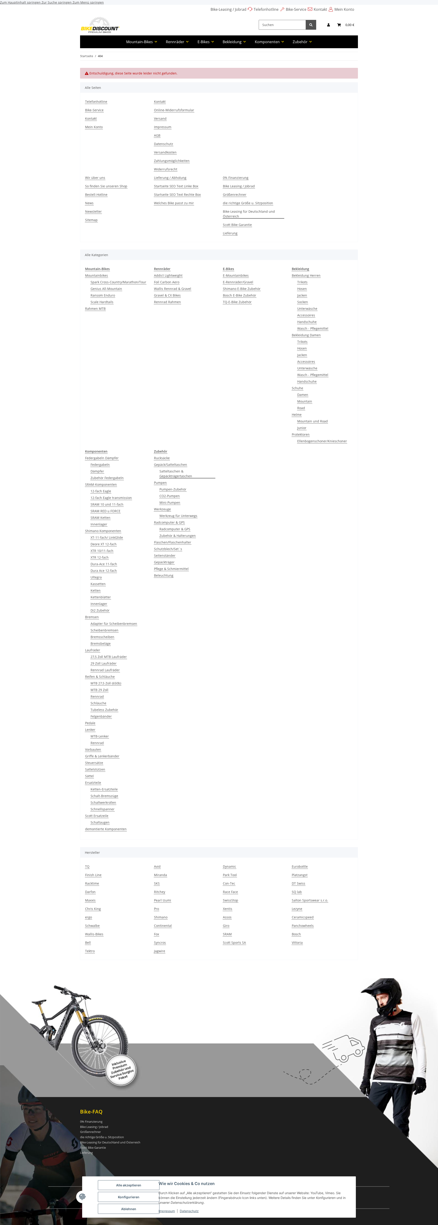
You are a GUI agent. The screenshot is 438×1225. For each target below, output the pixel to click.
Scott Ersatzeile (96, 816)
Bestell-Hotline (96, 194)
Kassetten (98, 584)
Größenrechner (234, 194)
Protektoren (301, 434)
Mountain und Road (312, 421)
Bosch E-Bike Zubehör (239, 295)
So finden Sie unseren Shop (106, 186)
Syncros (160, 942)
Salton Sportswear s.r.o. (310, 900)
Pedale (90, 723)
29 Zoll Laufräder (104, 663)
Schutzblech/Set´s (168, 549)
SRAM (227, 934)
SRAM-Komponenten (101, 484)
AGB (157, 135)
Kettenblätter (101, 597)
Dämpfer (97, 471)
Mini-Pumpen (169, 502)
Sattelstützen (95, 769)
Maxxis (90, 900)
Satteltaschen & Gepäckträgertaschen (175, 473)
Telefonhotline (266, 9)
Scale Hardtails (102, 302)
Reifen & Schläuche (100, 676)
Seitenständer (164, 555)
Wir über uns (95, 177)
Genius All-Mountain (106, 288)
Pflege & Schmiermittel (171, 569)
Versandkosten (165, 152)
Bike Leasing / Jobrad (239, 186)
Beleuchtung (163, 575)
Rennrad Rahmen (167, 302)
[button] (328, 25)
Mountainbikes (96, 275)
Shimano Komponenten (103, 531)
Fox (156, 934)
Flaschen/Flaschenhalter (172, 542)
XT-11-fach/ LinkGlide (107, 537)
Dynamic (229, 866)
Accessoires (306, 315)
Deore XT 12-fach (104, 544)
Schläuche (98, 703)
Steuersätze (94, 763)
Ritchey (159, 892)
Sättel (89, 776)
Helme (297, 414)
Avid (157, 866)
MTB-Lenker (100, 736)
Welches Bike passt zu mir (174, 203)
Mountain (304, 401)
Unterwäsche (307, 308)
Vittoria (297, 942)
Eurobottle (300, 866)
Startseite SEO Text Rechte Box (177, 194)
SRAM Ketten (100, 517)
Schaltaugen (100, 822)
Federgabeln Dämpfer (102, 458)
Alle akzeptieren (128, 1185)
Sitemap (91, 220)
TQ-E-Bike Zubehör (237, 302)
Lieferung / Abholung (170, 177)
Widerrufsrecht (165, 169)
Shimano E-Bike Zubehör (242, 288)
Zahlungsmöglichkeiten (172, 161)
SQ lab (297, 892)
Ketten (96, 590)
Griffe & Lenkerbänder (102, 756)
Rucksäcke (162, 458)
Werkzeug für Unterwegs (178, 516)
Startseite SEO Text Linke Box (176, 186)
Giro (226, 925)
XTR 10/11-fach (102, 551)
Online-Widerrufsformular (174, 110)
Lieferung (230, 233)
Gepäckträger (164, 562)
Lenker (90, 729)
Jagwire (159, 951)
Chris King (93, 909)
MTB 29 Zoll (99, 690)
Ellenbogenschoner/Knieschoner (322, 441)
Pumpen (160, 482)
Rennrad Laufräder (105, 670)
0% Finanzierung (235, 177)
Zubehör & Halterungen (177, 535)
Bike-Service (296, 9)
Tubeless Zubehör (104, 710)
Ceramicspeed (303, 917)
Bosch (296, 934)
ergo (88, 917)
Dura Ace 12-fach (104, 570)
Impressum (167, 1211)
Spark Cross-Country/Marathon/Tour (118, 282)
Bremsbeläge (101, 643)
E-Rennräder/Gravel (238, 282)
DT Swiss (298, 883)
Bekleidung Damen (306, 335)
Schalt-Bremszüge (104, 796)
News (89, 203)
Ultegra (96, 577)
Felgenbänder (101, 716)
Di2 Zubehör (100, 610)
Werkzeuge (162, 509)
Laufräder (92, 650)
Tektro (90, 951)
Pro (156, 909)
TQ (87, 866)
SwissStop (230, 900)
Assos (227, 917)
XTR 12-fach (100, 557)
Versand (160, 118)
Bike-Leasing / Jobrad (228, 9)
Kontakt (320, 9)
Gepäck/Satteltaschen (170, 464)
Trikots (302, 282)
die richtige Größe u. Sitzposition (248, 203)
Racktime (92, 883)
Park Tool (230, 875)
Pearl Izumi (162, 900)
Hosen (302, 288)
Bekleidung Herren (306, 275)
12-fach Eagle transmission (111, 498)
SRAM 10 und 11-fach (107, 504)
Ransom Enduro (103, 295)
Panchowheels (303, 925)
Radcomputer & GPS (169, 522)
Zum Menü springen (88, 2)
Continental (163, 925)
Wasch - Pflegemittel (312, 328)
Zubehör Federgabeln (107, 478)
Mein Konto (344, 9)
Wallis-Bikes (94, 934)
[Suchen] (311, 25)
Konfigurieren (128, 1197)
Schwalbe (92, 925)
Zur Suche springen (57, 2)
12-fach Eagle (101, 491)
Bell (88, 942)
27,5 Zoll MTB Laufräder (109, 657)
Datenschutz (189, 1211)
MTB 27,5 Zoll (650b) (106, 683)
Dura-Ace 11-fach (104, 564)
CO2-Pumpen (169, 496)
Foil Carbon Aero (166, 282)
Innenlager (99, 524)
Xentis (227, 909)
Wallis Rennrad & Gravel (172, 288)
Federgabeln (100, 464)
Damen (302, 394)
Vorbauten (93, 749)
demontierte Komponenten (106, 829)
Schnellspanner (103, 809)
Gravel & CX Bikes (167, 295)
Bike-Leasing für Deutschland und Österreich (249, 213)
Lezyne (297, 909)
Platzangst (300, 875)
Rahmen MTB (95, 308)
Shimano (160, 917)
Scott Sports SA (234, 942)
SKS (157, 883)
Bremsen (92, 617)
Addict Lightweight (168, 275)
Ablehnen (128, 1209)
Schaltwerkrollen (103, 802)
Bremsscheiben (102, 637)
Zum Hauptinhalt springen (21, 2)
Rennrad (97, 696)
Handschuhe (307, 322)
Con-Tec (229, 883)
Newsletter (93, 211)
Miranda (160, 875)
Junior (301, 428)
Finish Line (93, 875)
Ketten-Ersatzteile (104, 789)
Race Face (230, 892)
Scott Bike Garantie (237, 225)
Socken (302, 302)
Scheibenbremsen (104, 630)
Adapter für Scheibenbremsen (114, 623)
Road (301, 408)
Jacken (302, 295)
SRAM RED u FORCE (105, 511)
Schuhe (297, 388)
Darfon (90, 892)
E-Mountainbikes (236, 275)
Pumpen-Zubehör (172, 489)
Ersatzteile (93, 782)
